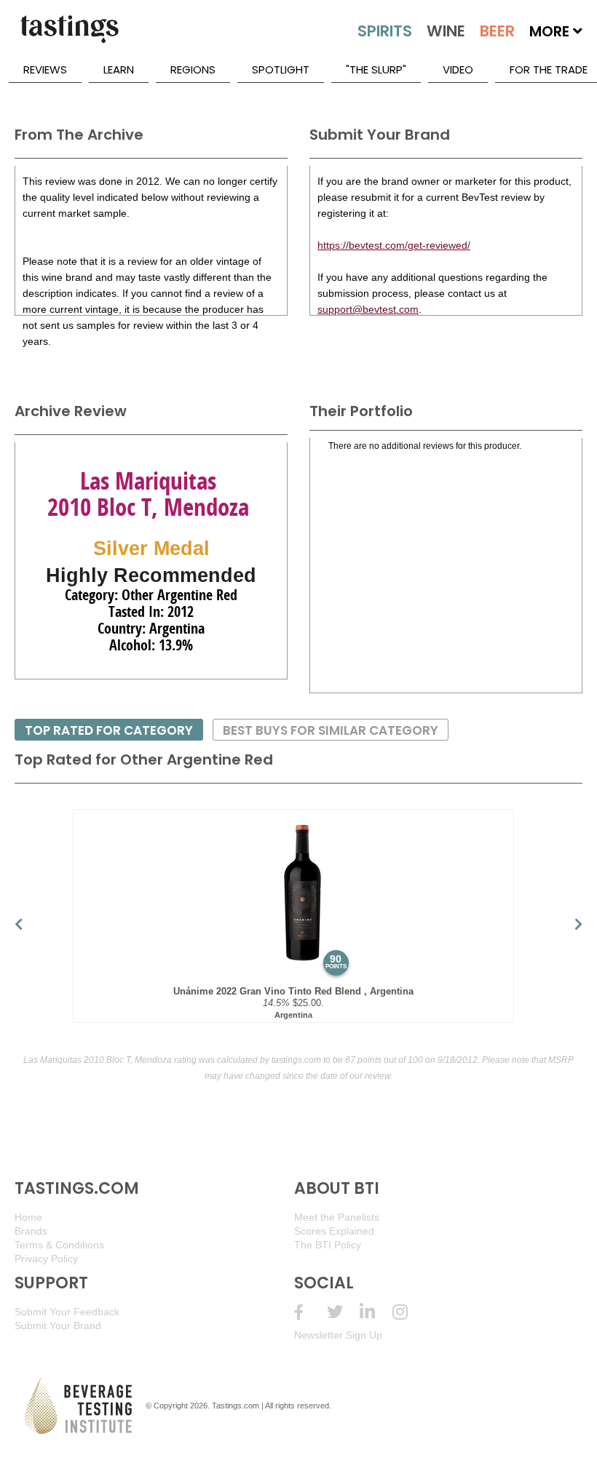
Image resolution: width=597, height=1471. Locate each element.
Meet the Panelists (336, 1217)
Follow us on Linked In (376, 1312)
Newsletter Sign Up (338, 1335)
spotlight (280, 69)
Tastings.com (235, 1405)
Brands (31, 1231)
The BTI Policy (327, 1245)
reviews (45, 69)
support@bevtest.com (368, 309)
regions (193, 69)
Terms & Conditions (59, 1245)
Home (28, 1217)
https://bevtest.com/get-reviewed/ (393, 245)
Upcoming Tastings (408, 1312)
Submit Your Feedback (67, 1311)
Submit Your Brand (58, 1325)
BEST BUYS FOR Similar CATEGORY (330, 730)
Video (458, 69)
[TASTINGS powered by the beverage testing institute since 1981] (69, 36)
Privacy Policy (46, 1258)
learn (118, 69)
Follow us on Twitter (343, 1312)
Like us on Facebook (310, 1312)
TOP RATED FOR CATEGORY (109, 730)
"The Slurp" (376, 69)
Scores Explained (334, 1231)
